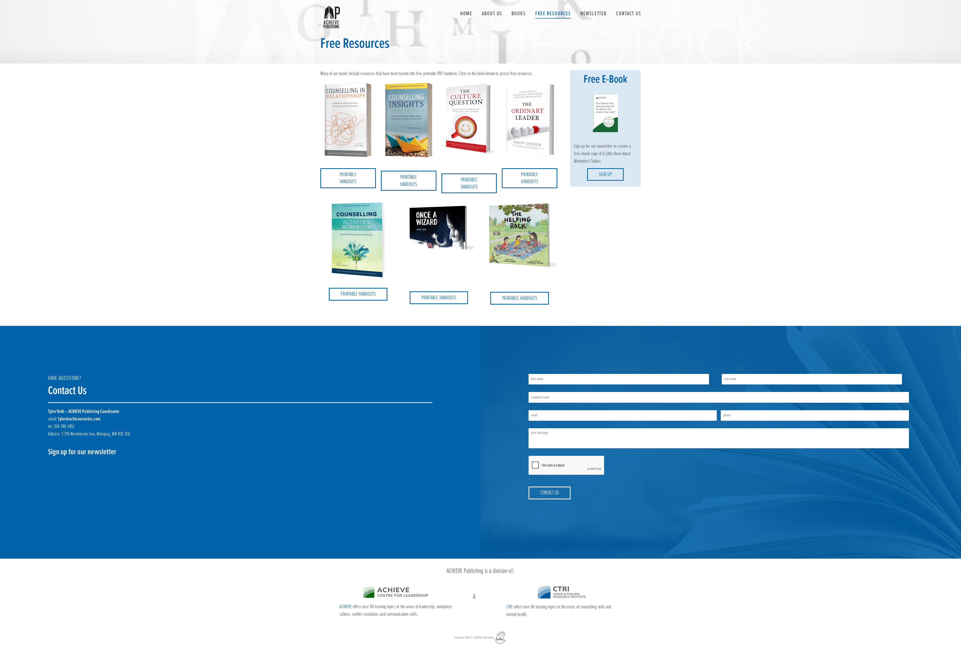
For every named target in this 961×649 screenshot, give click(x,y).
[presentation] (567, 465)
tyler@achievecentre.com (79, 419)
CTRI (509, 607)
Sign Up (605, 174)
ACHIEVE (346, 607)
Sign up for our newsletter (82, 452)
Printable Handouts (348, 178)
